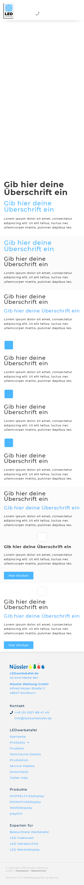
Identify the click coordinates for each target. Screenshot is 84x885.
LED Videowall (22, 838)
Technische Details (25, 754)
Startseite (18, 736)
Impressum (22, 871)
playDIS (16, 813)
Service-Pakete (22, 766)
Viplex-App (19, 777)
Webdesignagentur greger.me (41, 877)
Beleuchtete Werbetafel (29, 832)
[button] (77, 13)
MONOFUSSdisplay (25, 802)
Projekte (17, 748)
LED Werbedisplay (25, 849)
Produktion (19, 760)
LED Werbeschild (24, 844)
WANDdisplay (21, 808)
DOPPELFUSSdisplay (27, 796)
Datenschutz (38, 871)
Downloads (19, 772)
